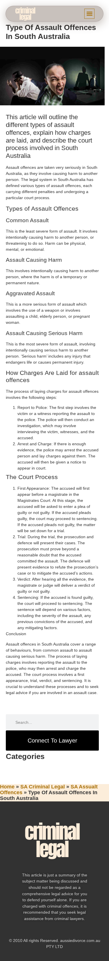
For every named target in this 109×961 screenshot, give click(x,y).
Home (7, 787)
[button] (89, 14)
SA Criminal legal (42, 787)
